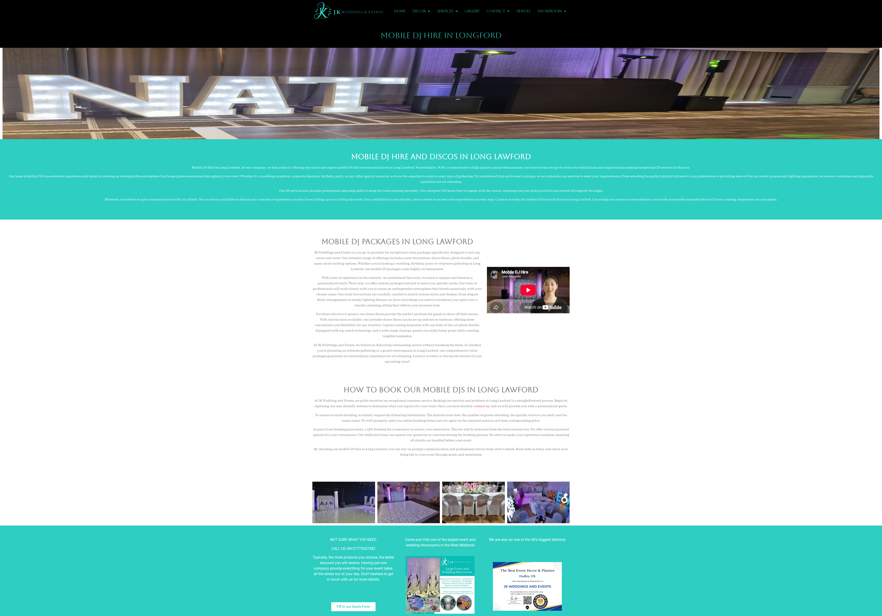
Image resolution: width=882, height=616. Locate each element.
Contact (495, 11)
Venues (523, 11)
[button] (421, 11)
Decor (419, 11)
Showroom (549, 11)
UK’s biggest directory (548, 539)
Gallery (472, 11)
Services (445, 11)
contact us (481, 406)
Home (400, 11)
